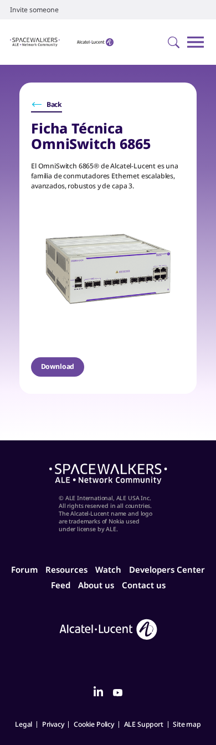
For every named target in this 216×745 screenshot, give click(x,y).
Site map (187, 724)
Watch (108, 569)
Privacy (53, 724)
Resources (66, 569)
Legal (23, 724)
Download (58, 366)
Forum (24, 569)
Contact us (144, 584)
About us (96, 584)
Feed (60, 584)
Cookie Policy (94, 724)
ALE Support (143, 724)
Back (54, 104)
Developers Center (167, 569)
